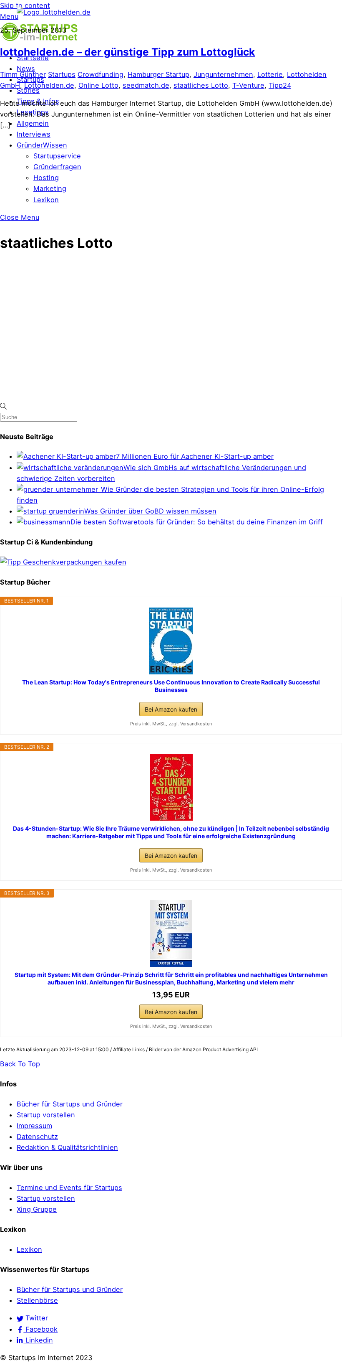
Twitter (35, 1318)
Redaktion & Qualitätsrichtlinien (67, 1147)
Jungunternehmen (223, 74)
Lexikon (46, 200)
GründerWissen (42, 145)
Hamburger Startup (158, 74)
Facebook (40, 1329)
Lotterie (270, 74)
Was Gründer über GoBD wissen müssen (150, 511)
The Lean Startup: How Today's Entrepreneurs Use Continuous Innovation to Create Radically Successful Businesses (171, 686)
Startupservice (57, 156)
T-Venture (248, 85)
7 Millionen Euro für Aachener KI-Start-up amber (195, 456)
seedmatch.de (146, 85)
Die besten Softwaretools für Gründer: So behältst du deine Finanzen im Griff (196, 522)
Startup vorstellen (46, 1115)
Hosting (46, 177)
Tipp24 (280, 85)
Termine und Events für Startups (69, 1187)
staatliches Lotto (201, 85)
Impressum (34, 1125)
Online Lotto (98, 85)
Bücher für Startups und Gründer (70, 1104)
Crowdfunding (100, 74)
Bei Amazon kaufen (171, 709)
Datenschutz (37, 1136)
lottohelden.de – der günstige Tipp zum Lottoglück (127, 52)
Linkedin (38, 1340)
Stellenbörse (37, 1300)
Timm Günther (23, 74)
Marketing (49, 188)
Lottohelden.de (49, 85)
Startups (61, 74)
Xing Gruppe (37, 1209)
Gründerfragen (57, 167)
